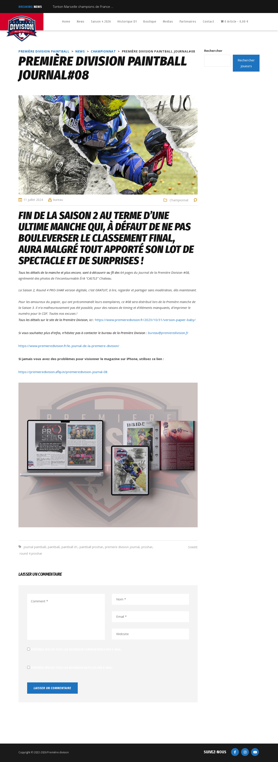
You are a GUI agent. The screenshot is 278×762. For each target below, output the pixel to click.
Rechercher (213, 50)
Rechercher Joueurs (246, 63)
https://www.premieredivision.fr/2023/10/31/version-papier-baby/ (145, 320)
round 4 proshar (31, 553)
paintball (54, 547)
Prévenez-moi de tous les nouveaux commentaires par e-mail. (76, 649)
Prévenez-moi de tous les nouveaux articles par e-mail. (72, 668)
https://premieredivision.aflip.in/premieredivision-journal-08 (63, 372)
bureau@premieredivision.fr (168, 333)
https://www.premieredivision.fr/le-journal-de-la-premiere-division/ (68, 346)
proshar (146, 547)
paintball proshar (91, 547)
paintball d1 (69, 547)
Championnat (179, 200)
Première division (58, 752)
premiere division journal (122, 547)
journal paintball (34, 547)
